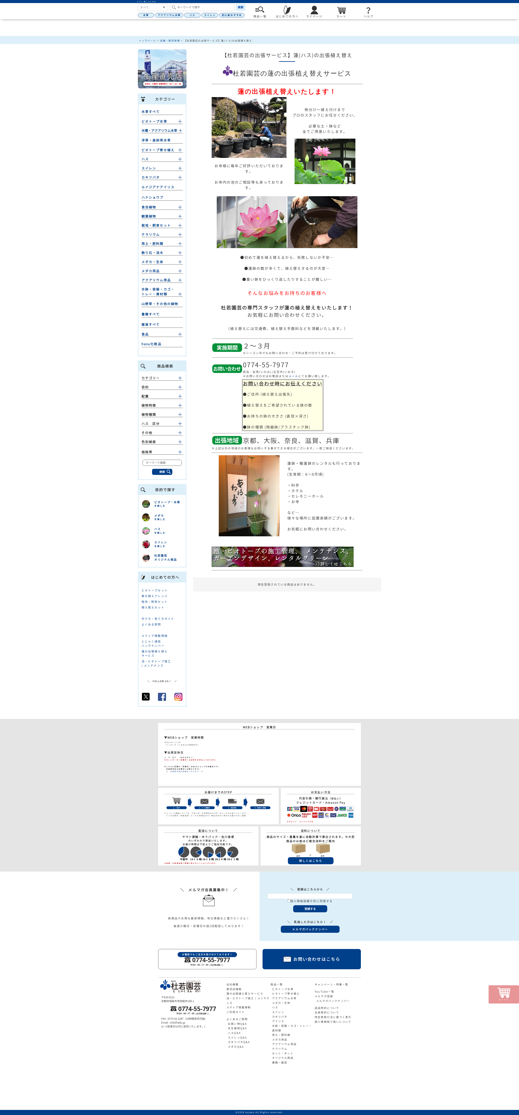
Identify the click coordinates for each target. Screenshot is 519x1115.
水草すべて (151, 111)
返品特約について (327, 1008)
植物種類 (149, 414)
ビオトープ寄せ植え (158, 150)
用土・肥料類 (153, 243)
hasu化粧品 (152, 344)
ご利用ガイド (235, 1012)
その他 (147, 433)
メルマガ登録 (324, 996)
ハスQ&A (234, 1033)
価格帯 (147, 452)
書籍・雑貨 (279, 1062)
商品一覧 (276, 984)
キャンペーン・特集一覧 (331, 984)
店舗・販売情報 (170, 40)
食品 (145, 334)
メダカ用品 (151, 271)
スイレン (210, 15)
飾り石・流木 (153, 253)
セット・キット (283, 1053)
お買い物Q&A (237, 1024)
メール (293, 376)
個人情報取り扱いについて (333, 1022)
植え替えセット (153, 607)
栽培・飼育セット (156, 225)
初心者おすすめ (232, 15)
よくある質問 (151, 624)
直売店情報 (234, 989)
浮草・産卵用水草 (156, 140)
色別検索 (149, 442)
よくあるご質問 (237, 1019)
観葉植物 (149, 216)
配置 (145, 396)
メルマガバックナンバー (333, 1001)
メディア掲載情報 (155, 636)
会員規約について (327, 1012)
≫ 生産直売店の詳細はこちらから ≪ (183, 771)
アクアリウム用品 (156, 280)
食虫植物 (149, 207)
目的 (145, 387)
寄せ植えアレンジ (155, 596)
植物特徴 (149, 405)
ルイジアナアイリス (158, 187)
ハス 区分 (151, 423)
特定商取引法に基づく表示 (333, 1017)
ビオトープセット (155, 590)
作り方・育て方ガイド (158, 619)
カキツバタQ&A (239, 1042)
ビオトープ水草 (154, 121)
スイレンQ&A (237, 1037)
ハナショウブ (153, 197)
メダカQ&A (236, 1047)
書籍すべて (151, 314)
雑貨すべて (151, 324)
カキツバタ (151, 177)
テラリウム (151, 234)
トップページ (147, 40)
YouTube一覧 (324, 991)
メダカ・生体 (153, 262)
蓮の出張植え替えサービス (244, 993)
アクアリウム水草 (169, 15)
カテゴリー (151, 378)
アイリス (278, 1021)
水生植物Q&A (237, 1028)
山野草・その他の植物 (160, 304)
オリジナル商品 (283, 1058)
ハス (192, 15)
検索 (240, 7)
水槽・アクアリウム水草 (159, 130)
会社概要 (232, 984)
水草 (146, 15)
